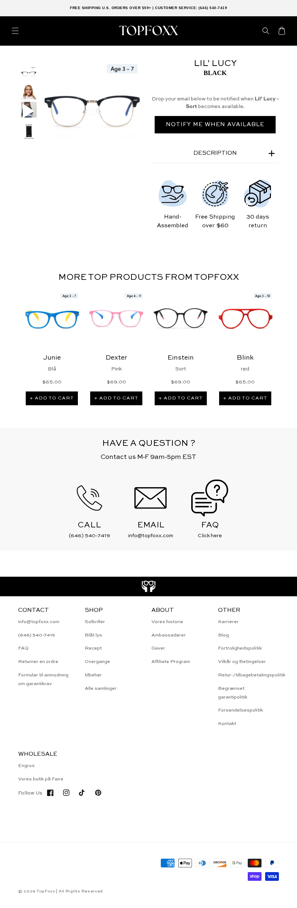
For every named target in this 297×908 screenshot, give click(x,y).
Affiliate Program (170, 661)
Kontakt (227, 723)
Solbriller (95, 621)
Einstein (181, 358)
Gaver (158, 648)
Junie (52, 358)
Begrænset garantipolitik (232, 692)
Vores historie (167, 621)
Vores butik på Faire (40, 779)
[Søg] (266, 31)
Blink (245, 358)
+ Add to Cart (52, 398)
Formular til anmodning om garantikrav (43, 679)
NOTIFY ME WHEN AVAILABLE (215, 125)
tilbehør (93, 675)
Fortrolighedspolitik (240, 648)
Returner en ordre (38, 661)
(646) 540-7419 (36, 635)
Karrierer (228, 621)
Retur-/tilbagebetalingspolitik (251, 675)
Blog (223, 635)
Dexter (116, 358)
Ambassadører (168, 635)
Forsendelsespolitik (240, 710)
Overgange (97, 661)
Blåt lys (93, 635)
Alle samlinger (101, 688)
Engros (26, 765)
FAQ (23, 648)
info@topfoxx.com (38, 621)
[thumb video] (29, 111)
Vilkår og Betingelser (242, 661)
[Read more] (148, 586)
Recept (93, 648)
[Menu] (15, 31)
